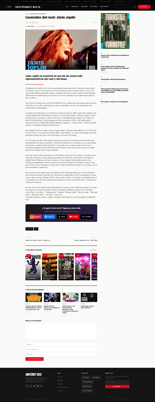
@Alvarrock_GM (39, 84)
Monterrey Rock (28, 7)
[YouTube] (37, 386)
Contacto (59, 391)
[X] (30, 386)
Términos (123, 399)
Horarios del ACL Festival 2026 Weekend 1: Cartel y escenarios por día (33, 308)
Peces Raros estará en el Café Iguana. (114, 102)
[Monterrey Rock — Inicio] (39, 374)
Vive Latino (96, 377)
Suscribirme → (117, 386)
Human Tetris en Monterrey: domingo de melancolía (51, 308)
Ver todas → (93, 250)
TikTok (63, 217)
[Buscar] (135, 7)
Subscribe (60, 384)
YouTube (75, 217)
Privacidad (116, 399)
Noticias (27, 303)
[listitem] (33, 266)
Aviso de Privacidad (62, 387)
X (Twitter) (88, 217)
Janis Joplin (29, 228)
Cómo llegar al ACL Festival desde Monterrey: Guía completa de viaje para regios (70, 310)
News (36, 228)
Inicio (26, 13)
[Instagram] (34, 386)
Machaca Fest (87, 386)
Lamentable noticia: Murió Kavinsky (113, 79)
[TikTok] (41, 386)
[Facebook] (27, 386)
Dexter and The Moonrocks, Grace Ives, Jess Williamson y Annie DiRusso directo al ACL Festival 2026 (114, 90)
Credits (128, 399)
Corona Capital (87, 382)
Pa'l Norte (86, 377)
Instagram (37, 217)
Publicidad (60, 380)
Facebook (51, 217)
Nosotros (60, 377)
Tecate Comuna (87, 390)
